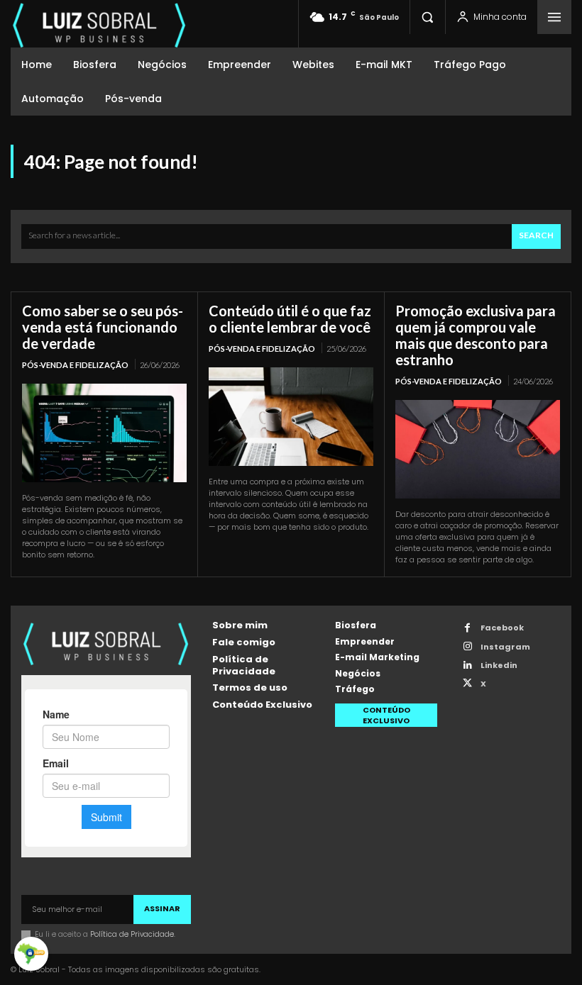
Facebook (502, 628)
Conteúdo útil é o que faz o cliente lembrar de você (290, 318)
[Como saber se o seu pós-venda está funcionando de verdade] (104, 433)
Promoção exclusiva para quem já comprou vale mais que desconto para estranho (475, 335)
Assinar (162, 908)
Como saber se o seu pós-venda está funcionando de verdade (102, 327)
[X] (467, 684)
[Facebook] (467, 629)
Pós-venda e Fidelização (75, 364)
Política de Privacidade (132, 934)
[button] (427, 17)
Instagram (505, 647)
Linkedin (499, 665)
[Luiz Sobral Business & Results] (99, 24)
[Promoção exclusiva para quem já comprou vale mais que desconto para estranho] (477, 449)
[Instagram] (467, 647)
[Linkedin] (467, 665)
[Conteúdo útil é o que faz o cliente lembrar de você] (291, 416)
